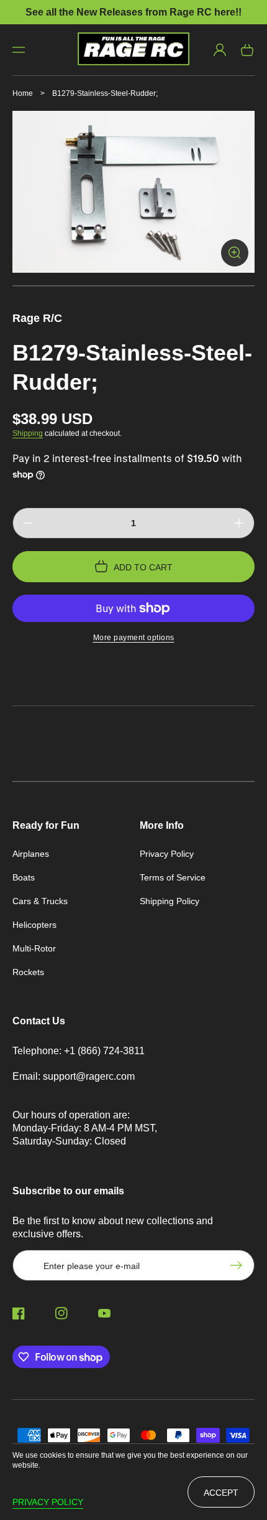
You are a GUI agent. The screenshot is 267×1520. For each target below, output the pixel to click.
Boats (23, 877)
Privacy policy (47, 1502)
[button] (18, 50)
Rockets (28, 972)
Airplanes (30, 854)
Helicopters (34, 925)
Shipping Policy (169, 901)
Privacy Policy (167, 854)
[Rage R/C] (133, 49)
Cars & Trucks (40, 901)
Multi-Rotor (34, 948)
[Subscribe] (239, 1265)
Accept (221, 1493)
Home (22, 93)
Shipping (27, 433)
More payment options (133, 637)
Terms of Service (173, 877)
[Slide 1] (133, 285)
